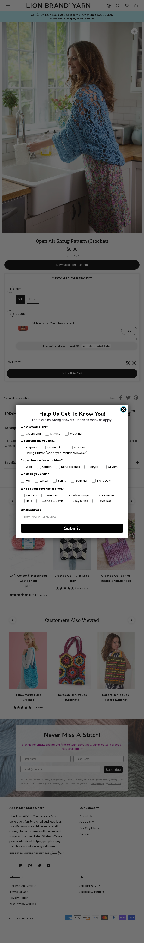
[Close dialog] (123, 409)
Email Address (31, 510)
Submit (72, 528)
